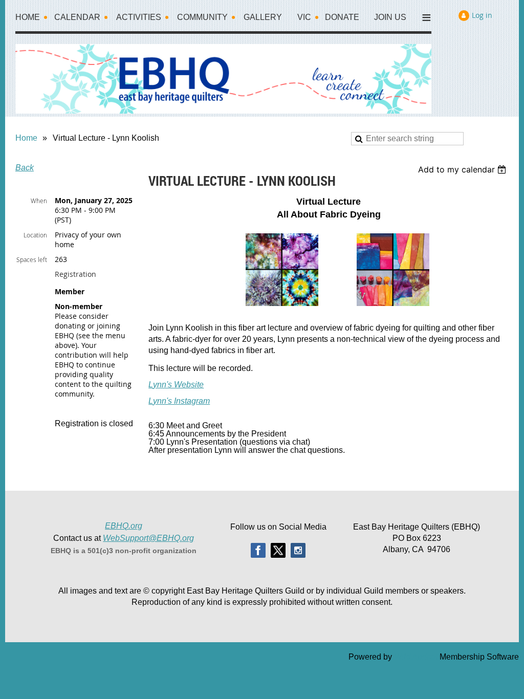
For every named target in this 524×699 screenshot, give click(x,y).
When (39, 200)
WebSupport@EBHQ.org (148, 538)
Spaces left (31, 259)
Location (35, 235)
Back (24, 167)
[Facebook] (258, 550)
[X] (278, 550)
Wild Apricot (416, 656)
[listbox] (463, 169)
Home (26, 138)
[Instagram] (298, 550)
